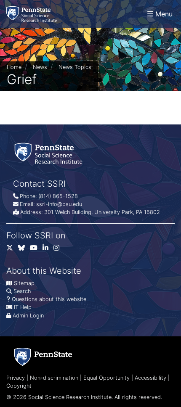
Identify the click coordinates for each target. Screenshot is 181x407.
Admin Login (28, 315)
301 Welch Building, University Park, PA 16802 (102, 212)
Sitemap (24, 283)
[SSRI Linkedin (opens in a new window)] (48, 249)
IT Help (23, 307)
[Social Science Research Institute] (33, 14)
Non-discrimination (54, 378)
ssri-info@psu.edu (59, 204)
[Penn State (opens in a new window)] (43, 357)
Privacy (15, 378)
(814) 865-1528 (58, 196)
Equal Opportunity (106, 378)
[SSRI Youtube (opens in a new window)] (36, 249)
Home (14, 67)
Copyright (19, 386)
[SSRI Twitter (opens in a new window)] (12, 249)
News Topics (75, 67)
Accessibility (150, 378)
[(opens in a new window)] (24, 249)
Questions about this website (49, 299)
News (40, 67)
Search (22, 291)
